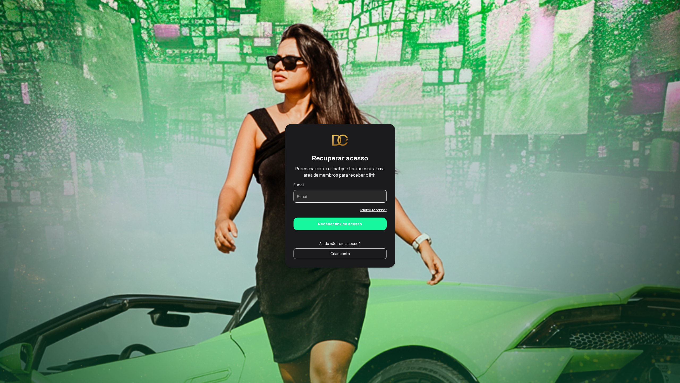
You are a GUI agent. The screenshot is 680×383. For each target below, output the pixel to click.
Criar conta (340, 253)
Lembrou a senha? (373, 210)
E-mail (299, 184)
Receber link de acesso (340, 223)
